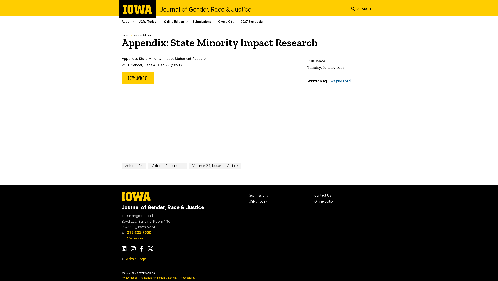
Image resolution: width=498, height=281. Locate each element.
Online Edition (324, 201)
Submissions (202, 22)
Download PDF (137, 77)
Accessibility (188, 277)
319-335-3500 (138, 232)
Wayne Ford (340, 81)
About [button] (126, 22)
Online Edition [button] (174, 22)
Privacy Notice (129, 277)
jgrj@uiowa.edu (134, 238)
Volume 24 (134, 165)
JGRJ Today (147, 22)
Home (125, 35)
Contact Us (322, 195)
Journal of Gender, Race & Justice (205, 9)
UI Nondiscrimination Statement (159, 277)
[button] (360, 8)
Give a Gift (226, 22)
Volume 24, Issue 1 (144, 35)
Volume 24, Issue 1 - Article (215, 165)
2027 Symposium (253, 22)
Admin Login (136, 259)
